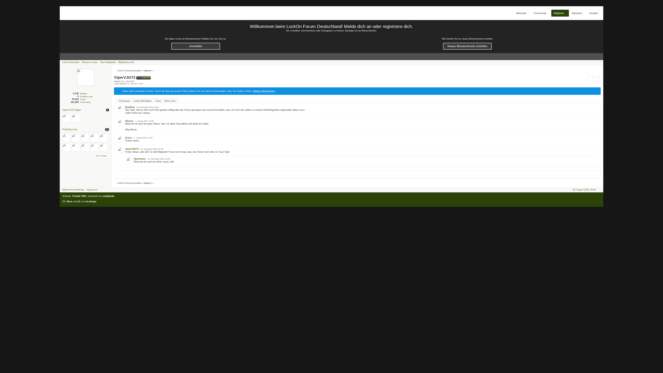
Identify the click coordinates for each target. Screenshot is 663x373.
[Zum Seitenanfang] (600, 190)
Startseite (521, 13)
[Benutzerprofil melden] (596, 78)
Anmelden (195, 46)
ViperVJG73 (132, 148)
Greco (128, 137)
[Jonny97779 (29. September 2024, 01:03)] (94, 137)
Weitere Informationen (264, 91)
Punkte (83, 99)
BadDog (130, 107)
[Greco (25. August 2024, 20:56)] (103, 137)
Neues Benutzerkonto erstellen (467, 46)
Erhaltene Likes (86, 96)
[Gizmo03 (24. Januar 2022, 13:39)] (103, 147)
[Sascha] (75, 118)
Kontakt (593, 13)
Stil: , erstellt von (79, 201)
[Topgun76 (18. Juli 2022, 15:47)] (85, 147)
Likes (158, 100)
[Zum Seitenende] (600, 62)
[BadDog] (66, 118)
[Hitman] (121, 122)
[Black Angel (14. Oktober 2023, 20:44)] (66, 147)
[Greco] (121, 139)
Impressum (92, 189)
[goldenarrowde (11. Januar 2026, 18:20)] (75, 137)
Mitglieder (559, 13)
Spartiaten (140, 158)
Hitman (129, 120)
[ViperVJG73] (121, 150)
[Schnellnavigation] (595, 62)
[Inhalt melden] (592, 107)
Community (540, 13)
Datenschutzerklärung (73, 189)
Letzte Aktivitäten (142, 100)
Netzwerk (577, 13)
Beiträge (83, 94)
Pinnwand (124, 100)
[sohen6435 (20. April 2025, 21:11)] (85, 137)
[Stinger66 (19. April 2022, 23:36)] (94, 147)
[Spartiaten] (129, 160)
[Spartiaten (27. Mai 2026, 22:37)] (66, 137)
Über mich (170, 100)
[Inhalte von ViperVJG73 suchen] (591, 78)
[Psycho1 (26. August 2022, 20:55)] (75, 147)
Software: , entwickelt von (88, 196)
